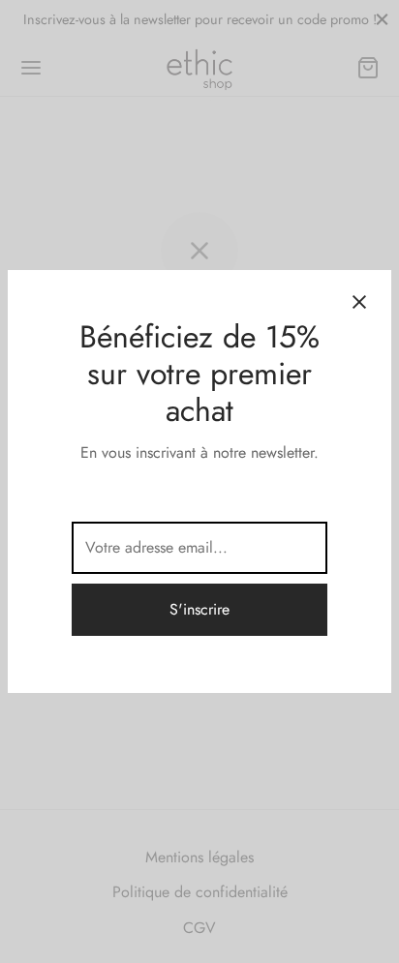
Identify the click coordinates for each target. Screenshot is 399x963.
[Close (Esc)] (359, 302)
